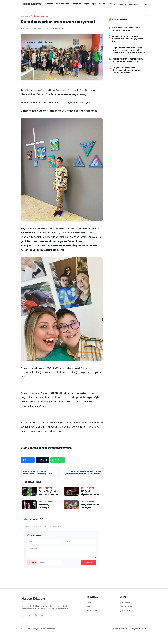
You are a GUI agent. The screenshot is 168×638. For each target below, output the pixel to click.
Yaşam (102, 4)
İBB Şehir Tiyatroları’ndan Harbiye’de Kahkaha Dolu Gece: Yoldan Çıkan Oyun (127, 70)
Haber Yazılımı (121, 629)
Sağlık (86, 4)
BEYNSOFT (143, 629)
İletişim (89, 606)
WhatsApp (59, 460)
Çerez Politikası (126, 610)
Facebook (29, 460)
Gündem (49, 4)
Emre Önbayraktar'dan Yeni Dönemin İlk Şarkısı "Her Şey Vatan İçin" (127, 39)
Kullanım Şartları (127, 606)
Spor (94, 4)
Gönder (88, 563)
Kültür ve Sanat (63, 4)
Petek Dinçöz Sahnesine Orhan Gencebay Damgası (126, 28)
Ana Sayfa (25, 16)
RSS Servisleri (92, 610)
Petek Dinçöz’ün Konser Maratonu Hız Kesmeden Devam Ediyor (128, 60)
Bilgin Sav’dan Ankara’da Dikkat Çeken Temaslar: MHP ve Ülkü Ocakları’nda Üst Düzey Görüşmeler (128, 50)
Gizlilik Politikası (126, 602)
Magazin (77, 4)
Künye (89, 602)
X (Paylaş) (43, 460)
